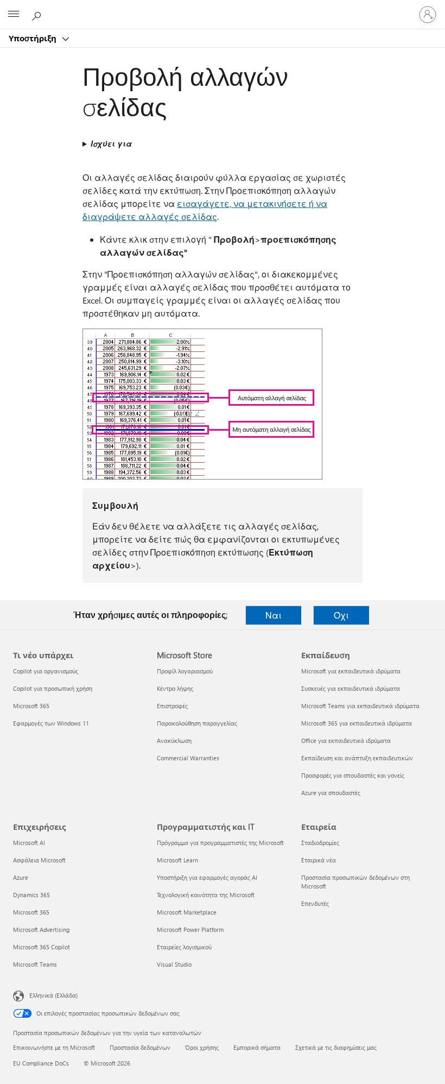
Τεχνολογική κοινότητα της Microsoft (206, 895)
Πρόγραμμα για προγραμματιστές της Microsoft (220, 843)
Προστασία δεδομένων (140, 1047)
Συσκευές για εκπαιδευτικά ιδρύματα (350, 688)
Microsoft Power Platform (190, 929)
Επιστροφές (172, 706)
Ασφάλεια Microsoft (39, 860)
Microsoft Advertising (41, 929)
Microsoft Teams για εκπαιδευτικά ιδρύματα (360, 706)
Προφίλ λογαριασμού (185, 671)
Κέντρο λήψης (175, 688)
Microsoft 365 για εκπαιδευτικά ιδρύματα (356, 723)
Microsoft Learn (177, 860)
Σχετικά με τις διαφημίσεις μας (336, 1047)
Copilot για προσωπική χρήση (52, 688)
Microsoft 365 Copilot (41, 947)
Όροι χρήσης (202, 1047)
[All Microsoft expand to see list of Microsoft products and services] (14, 15)
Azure (20, 877)
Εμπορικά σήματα (257, 1047)
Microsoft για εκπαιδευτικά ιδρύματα (350, 671)
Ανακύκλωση (174, 740)
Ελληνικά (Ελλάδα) (53, 995)
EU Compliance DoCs (41, 1063)
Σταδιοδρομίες (320, 843)
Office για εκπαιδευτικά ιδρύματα (346, 740)
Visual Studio (174, 964)
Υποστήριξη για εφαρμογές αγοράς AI (207, 877)
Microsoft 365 (31, 706)
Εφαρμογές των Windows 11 (51, 723)
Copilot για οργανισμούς (45, 671)
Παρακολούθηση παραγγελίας (197, 723)
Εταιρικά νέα (318, 860)
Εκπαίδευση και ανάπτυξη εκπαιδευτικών (357, 758)
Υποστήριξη (34, 38)
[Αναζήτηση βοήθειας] (38, 14)
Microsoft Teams (35, 964)
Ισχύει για (111, 143)
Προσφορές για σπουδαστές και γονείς (352, 775)
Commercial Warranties (188, 758)
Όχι (341, 615)
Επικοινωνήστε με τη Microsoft (54, 1047)
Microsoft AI (29, 843)
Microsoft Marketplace (187, 912)
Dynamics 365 (31, 895)
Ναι (273, 615)
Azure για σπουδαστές (330, 793)
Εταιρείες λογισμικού (184, 947)
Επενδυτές (315, 903)
